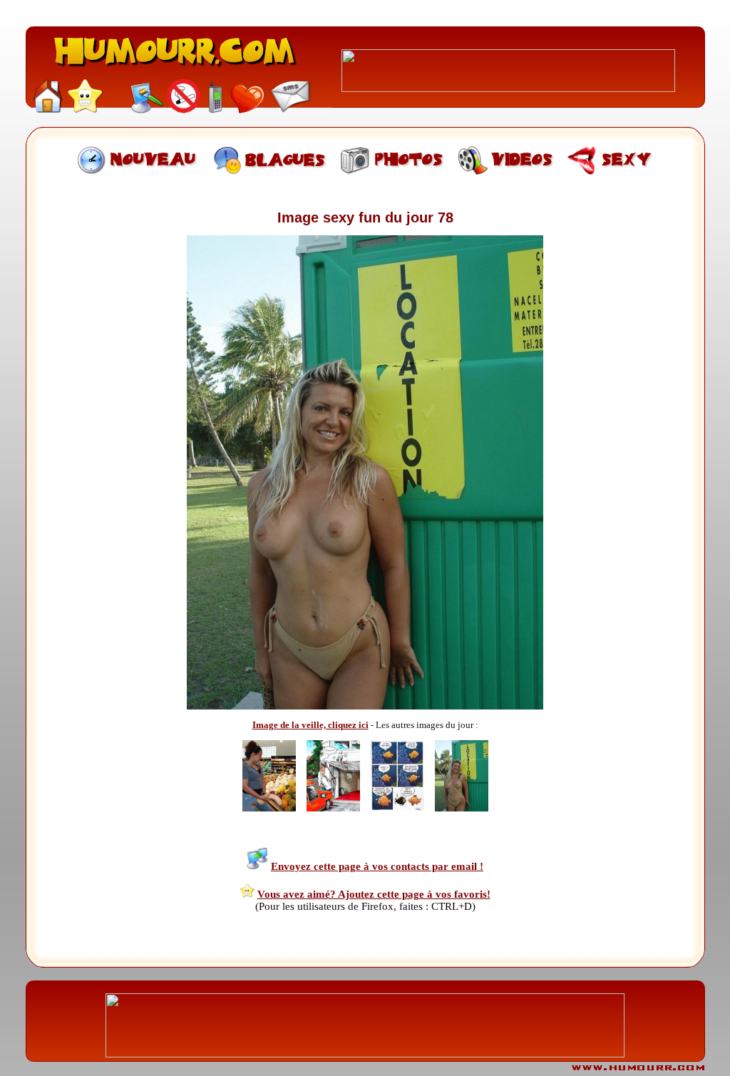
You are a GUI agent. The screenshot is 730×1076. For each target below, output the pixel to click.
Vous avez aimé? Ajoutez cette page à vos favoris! (373, 894)
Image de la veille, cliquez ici (310, 724)
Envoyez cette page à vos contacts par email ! (377, 866)
